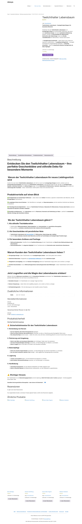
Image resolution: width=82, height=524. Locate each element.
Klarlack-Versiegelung (33, 261)
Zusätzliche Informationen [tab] (25, 155)
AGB (14, 511)
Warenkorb (69, 6)
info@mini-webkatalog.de (17, 314)
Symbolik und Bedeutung (15, 211)
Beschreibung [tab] (12, 155)
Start (8, 14)
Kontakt (66, 511)
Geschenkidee (30, 234)
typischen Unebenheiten (48, 42)
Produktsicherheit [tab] (38, 155)
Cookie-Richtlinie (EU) (53, 511)
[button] (74, 6)
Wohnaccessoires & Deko (25, 14)
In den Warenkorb (47, 54)
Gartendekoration (47, 6)
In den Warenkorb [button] (12, 498)
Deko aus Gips (38, 6)
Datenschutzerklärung (21, 511)
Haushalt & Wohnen (59, 6)
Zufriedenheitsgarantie (14, 287)
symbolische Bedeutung (66, 33)
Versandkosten (48, 23)
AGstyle (10, 2)
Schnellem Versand (13, 281)
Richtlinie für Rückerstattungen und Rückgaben (37, 511)
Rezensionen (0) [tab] (48, 155)
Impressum (61, 511)
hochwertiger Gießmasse (61, 31)
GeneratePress (47, 518)
